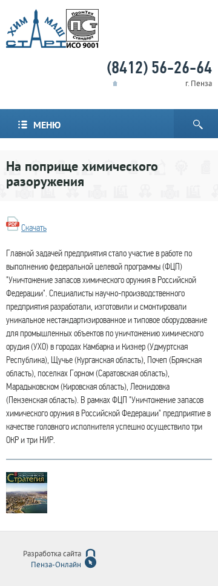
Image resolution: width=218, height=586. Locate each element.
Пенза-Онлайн (56, 565)
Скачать (34, 227)
